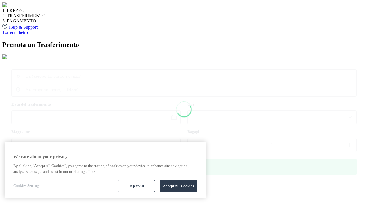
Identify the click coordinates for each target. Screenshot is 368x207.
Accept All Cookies (178, 186)
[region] (105, 170)
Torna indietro (15, 32)
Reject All (136, 186)
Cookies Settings (26, 185)
